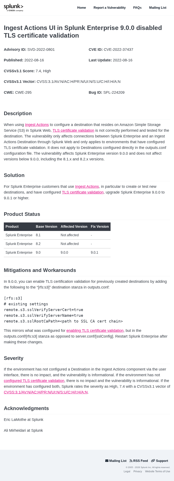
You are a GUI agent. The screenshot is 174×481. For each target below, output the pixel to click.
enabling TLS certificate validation (94, 330)
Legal (127, 471)
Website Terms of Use (157, 471)
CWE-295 (23, 92)
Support (161, 461)
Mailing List (157, 7)
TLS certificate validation (73, 130)
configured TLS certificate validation (34, 381)
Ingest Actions (37, 125)
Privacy (137, 471)
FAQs (137, 7)
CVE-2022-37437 (118, 49)
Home (81, 7)
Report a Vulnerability (110, 7)
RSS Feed (140, 461)
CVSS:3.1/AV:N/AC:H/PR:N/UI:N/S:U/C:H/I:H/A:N (79, 81)
